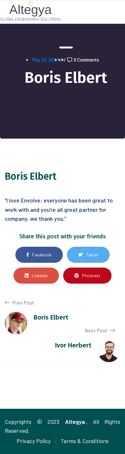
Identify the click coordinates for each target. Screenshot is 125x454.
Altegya (75, 421)
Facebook (42, 254)
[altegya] (30, 10)
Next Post (96, 330)
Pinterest (91, 275)
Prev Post (23, 302)
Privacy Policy (34, 440)
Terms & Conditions (85, 440)
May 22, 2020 (45, 60)
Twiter (92, 254)
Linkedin (40, 275)
